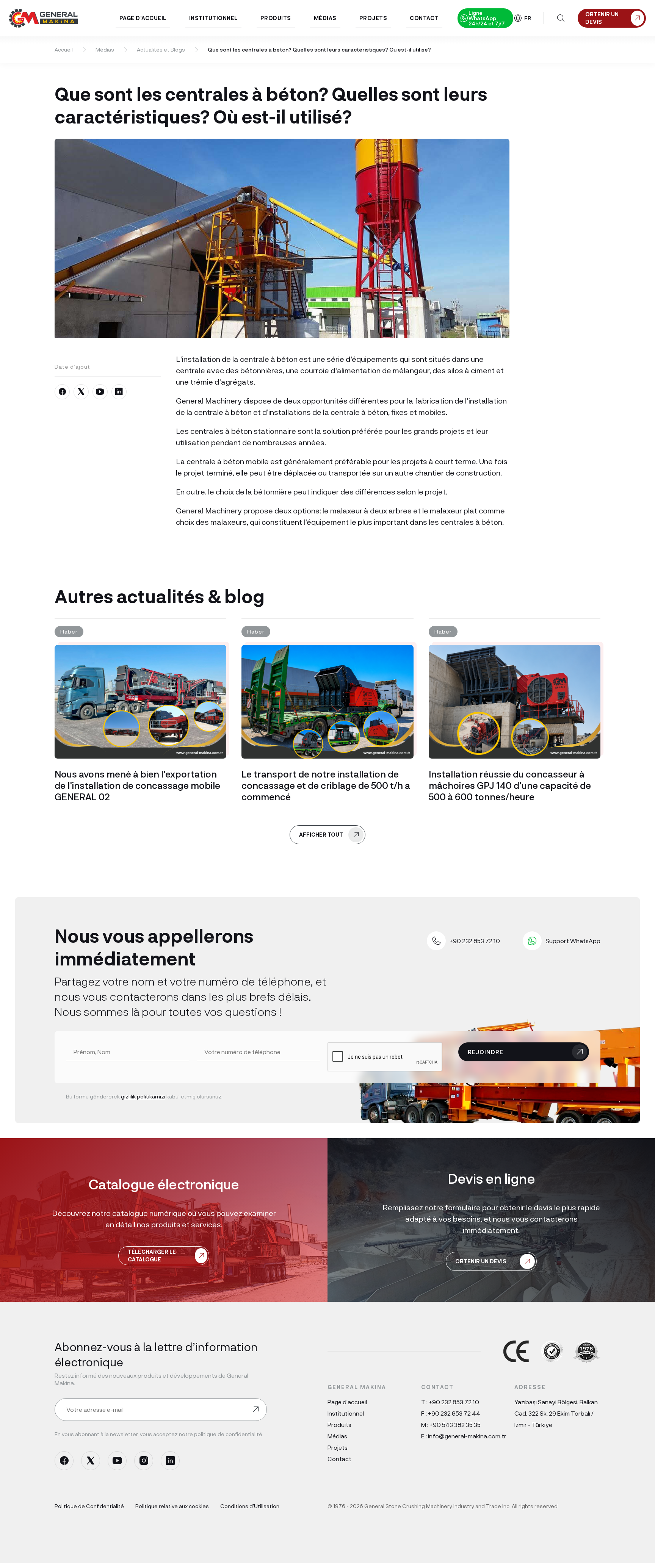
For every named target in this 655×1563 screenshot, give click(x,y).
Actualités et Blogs (161, 49)
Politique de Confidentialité (89, 1506)
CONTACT (424, 18)
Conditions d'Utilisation (249, 1506)
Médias (105, 49)
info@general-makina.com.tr (467, 1435)
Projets (338, 1447)
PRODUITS (275, 18)
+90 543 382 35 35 (455, 1424)
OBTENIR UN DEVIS (480, 1261)
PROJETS (373, 18)
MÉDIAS (325, 18)
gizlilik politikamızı (143, 1096)
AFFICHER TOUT (321, 834)
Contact (339, 1458)
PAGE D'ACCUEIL (142, 18)
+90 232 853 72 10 (454, 1401)
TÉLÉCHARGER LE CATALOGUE (152, 1256)
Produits (339, 1424)
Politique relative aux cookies (172, 1506)
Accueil (64, 49)
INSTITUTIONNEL (213, 18)
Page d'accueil (347, 1401)
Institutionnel (346, 1413)
